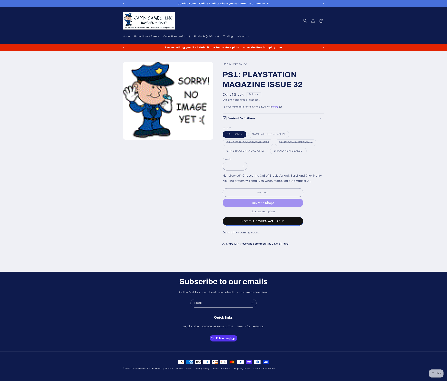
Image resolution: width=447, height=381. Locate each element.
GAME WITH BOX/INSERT (270, 135)
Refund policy (183, 369)
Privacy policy (202, 369)
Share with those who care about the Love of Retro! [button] (257, 244)
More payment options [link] (263, 211)
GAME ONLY (236, 135)
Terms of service (221, 369)
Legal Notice (191, 326)
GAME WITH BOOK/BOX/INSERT (249, 143)
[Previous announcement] (124, 3)
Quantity (228, 159)
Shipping (228, 100)
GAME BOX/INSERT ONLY (297, 143)
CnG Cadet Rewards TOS (218, 326)
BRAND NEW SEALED (290, 151)
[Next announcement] (323, 3)
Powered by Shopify (162, 368)
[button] (305, 21)
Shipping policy (242, 369)
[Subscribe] (252, 303)
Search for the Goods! (250, 326)
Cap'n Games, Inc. (141, 368)
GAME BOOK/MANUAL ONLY (247, 151)
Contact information (264, 369)
